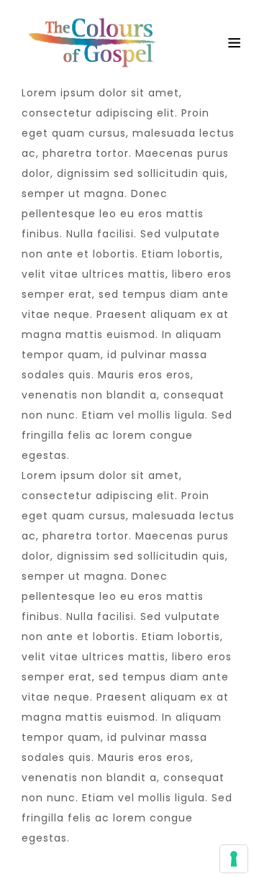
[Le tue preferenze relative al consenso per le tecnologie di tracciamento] (233, 858)
